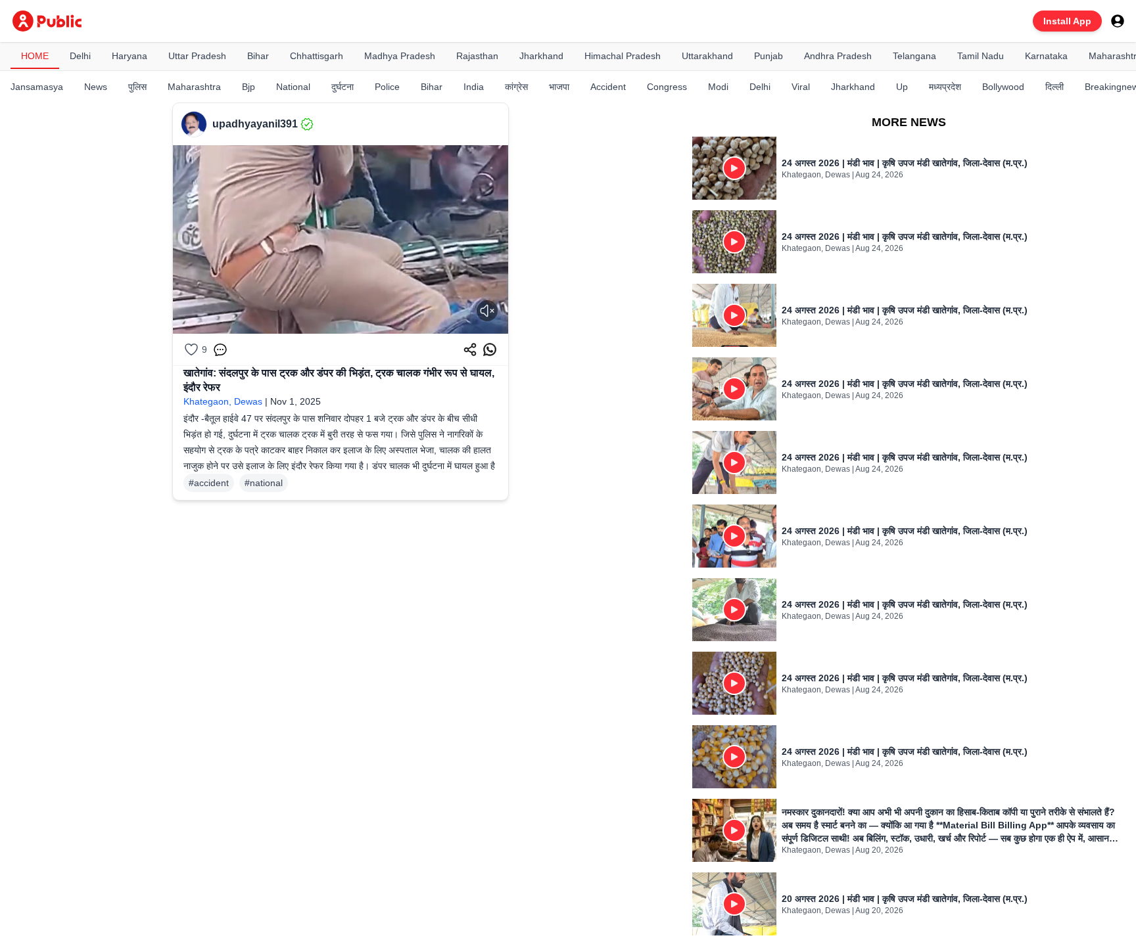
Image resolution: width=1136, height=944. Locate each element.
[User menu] (1117, 21)
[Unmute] (487, 310)
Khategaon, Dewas (222, 401)
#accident (209, 483)
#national (264, 483)
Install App (1067, 21)
